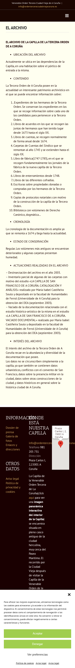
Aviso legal (41, 663)
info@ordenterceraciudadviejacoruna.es (37, 6)
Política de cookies (25, 663)
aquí (31, 497)
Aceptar (37, 633)
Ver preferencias (37, 654)
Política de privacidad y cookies (13, 487)
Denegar (37, 644)
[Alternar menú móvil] (67, 16)
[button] (69, 594)
